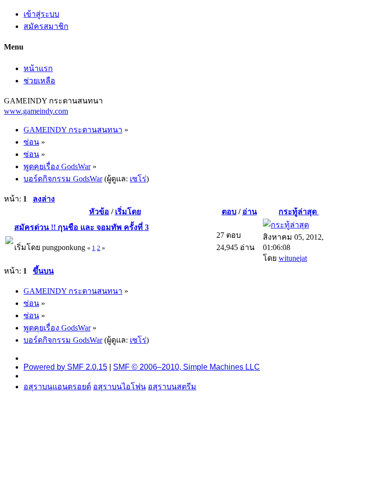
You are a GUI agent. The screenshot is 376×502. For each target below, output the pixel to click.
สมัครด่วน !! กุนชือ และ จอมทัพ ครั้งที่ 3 (81, 227)
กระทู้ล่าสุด (299, 211)
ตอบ (229, 211)
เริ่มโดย (128, 211)
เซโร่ (138, 179)
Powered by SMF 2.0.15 (65, 367)
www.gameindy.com (36, 111)
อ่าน (249, 211)
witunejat (293, 258)
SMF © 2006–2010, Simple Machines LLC (186, 367)
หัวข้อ (99, 211)
